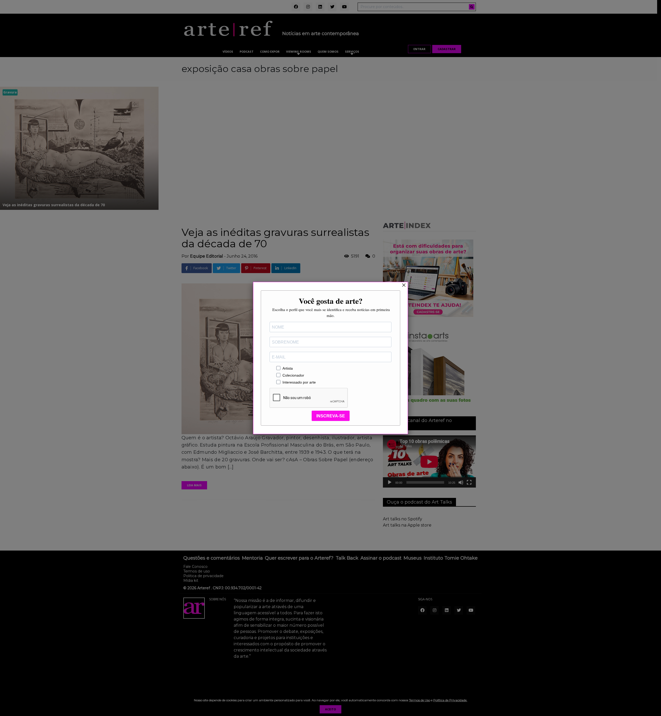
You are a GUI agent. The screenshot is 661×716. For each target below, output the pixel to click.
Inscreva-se (330, 416)
